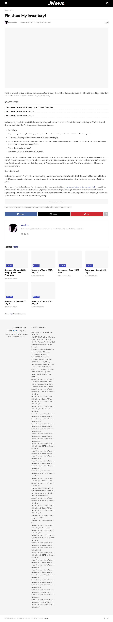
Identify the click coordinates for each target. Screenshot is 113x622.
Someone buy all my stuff (49, 207)
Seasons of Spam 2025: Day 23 (20, 115)
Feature (9, 265)
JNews (11, 618)
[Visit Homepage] (56, 3)
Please (35, 207)
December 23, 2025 (65, 275)
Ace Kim (14, 22)
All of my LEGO (15, 207)
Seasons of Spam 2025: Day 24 (20, 111)
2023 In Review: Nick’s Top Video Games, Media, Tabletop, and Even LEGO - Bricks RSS (43, 366)
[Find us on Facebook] (104, 618)
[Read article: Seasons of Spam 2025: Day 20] (43, 290)
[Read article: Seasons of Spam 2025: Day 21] (16, 290)
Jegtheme (46, 618)
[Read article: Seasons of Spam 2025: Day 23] (70, 259)
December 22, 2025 (91, 275)
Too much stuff (65, 207)
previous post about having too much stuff (80, 187)
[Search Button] (107, 3)
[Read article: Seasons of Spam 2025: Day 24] (43, 259)
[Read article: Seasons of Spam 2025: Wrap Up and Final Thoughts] (16, 259)
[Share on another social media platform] (106, 214)
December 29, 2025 (11, 278)
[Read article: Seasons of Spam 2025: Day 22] (96, 259)
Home (6, 10)
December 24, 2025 (38, 275)
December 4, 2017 (27, 22)
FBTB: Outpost (16, 330)
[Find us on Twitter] (107, 618)
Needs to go (27, 207)
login (11, 314)
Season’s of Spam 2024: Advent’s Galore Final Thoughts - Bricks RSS (42, 381)
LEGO (11, 10)
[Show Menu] (6, 3)
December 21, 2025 (11, 306)
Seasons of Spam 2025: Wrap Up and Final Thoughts (29, 107)
